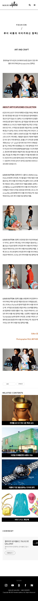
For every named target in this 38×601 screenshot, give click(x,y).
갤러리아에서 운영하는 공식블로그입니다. (16, 547)
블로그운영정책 (25, 590)
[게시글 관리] (13, 384)
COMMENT (8, 531)
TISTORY (19, 580)
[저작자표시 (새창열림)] (26, 384)
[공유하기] (10, 384)
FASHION (21, 25)
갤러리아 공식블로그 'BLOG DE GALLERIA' (17, 542)
